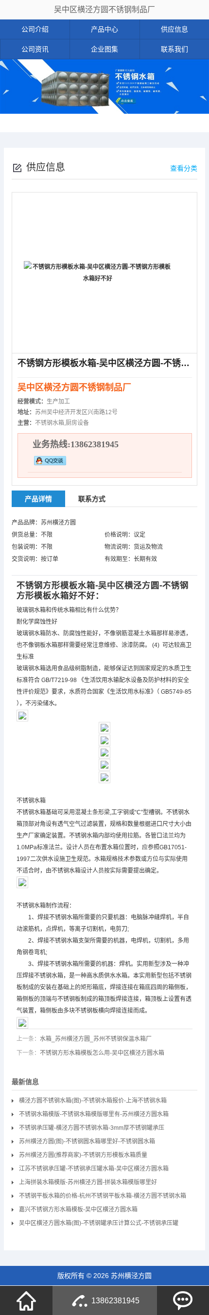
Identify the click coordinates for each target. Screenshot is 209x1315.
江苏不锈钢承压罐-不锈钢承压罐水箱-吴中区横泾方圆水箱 (94, 1168)
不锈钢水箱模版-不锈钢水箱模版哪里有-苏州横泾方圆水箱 (94, 1114)
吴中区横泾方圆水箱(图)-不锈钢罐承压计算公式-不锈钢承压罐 (98, 1223)
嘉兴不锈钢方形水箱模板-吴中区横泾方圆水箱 (78, 1209)
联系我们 (174, 49)
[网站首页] (26, 1300)
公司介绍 (35, 29)
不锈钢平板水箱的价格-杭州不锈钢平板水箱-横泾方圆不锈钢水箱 (102, 1195)
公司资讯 (35, 49)
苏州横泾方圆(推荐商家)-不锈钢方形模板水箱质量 (83, 1155)
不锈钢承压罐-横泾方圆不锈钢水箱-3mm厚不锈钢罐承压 (91, 1127)
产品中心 (104, 29)
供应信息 (174, 29)
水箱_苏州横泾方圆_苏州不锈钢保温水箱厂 (96, 1038)
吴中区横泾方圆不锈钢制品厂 (104, 9)
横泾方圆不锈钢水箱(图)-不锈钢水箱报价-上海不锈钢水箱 (93, 1100)
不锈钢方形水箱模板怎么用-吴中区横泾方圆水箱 (102, 1053)
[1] (104, 86)
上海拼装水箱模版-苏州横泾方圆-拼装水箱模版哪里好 (88, 1182)
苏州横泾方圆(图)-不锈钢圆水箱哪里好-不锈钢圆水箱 (87, 1141)
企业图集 (104, 49)
